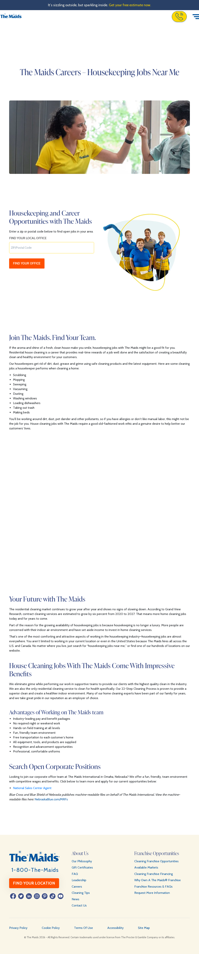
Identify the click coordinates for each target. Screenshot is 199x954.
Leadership (79, 880)
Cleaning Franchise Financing (153, 874)
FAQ (75, 874)
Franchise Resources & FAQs (153, 886)
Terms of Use (83, 928)
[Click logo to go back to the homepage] (11, 16)
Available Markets (146, 867)
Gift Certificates (82, 867)
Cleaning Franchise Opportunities (156, 861)
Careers (77, 886)
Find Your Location (34, 883)
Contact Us (79, 905)
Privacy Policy (18, 928)
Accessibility (115, 928)
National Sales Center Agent (32, 788)
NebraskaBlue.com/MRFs (51, 799)
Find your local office (27, 238)
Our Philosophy (82, 861)
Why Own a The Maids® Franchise (157, 880)
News (75, 899)
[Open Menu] (196, 16)
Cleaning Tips (81, 893)
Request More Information (152, 893)
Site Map (144, 928)
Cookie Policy (51, 928)
